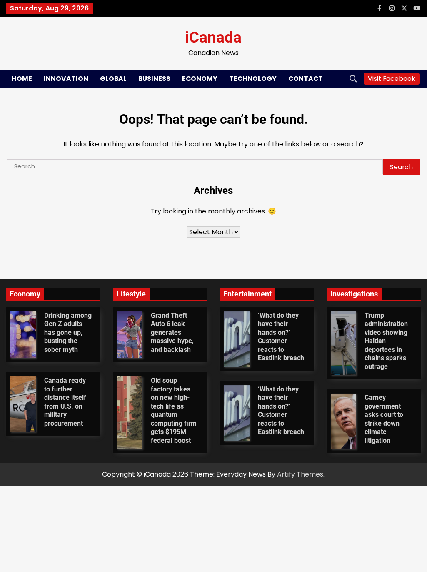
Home (22, 78)
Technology (253, 78)
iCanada (213, 37)
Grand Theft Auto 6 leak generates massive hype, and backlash (172, 332)
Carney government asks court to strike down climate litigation (384, 419)
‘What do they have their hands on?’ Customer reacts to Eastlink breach (281, 336)
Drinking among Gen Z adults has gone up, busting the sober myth (68, 332)
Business (154, 78)
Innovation (66, 78)
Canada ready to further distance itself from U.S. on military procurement (65, 401)
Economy (199, 78)
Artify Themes (300, 474)
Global (113, 78)
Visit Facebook (391, 78)
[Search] (353, 79)
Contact (305, 78)
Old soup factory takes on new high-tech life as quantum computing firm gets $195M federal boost (174, 410)
